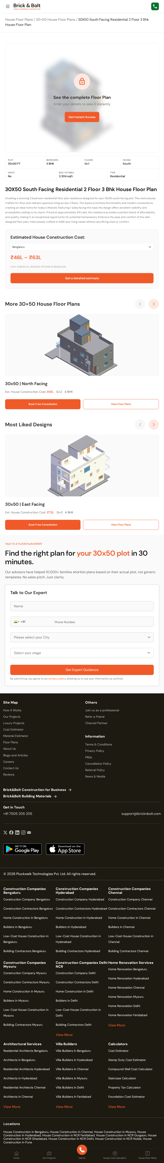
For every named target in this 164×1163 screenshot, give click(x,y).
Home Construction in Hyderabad (79, 918)
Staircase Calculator (122, 1078)
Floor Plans (10, 742)
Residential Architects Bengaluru (25, 1051)
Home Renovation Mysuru (126, 997)
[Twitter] (5, 833)
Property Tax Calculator (124, 1087)
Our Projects (11, 717)
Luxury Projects (13, 723)
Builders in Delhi (67, 1000)
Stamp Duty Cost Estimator (127, 1060)
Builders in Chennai (121, 927)
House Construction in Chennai (71, 1132)
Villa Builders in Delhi (70, 1087)
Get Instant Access (82, 117)
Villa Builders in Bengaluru (73, 1051)
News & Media (95, 776)
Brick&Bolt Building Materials (27, 796)
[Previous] (140, 304)
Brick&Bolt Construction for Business (34, 790)
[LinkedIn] (17, 833)
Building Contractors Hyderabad (78, 951)
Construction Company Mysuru (25, 973)
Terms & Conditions (98, 744)
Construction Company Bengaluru (26, 899)
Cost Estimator (13, 729)
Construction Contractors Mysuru (26, 982)
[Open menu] (7, 6)
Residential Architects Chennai (24, 1087)
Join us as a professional (102, 710)
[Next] (154, 304)
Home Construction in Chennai (129, 918)
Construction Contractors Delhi (77, 982)
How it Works (12, 710)
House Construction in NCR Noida (118, 1139)
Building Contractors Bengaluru (24, 951)
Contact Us (11, 768)
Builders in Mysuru (16, 1000)
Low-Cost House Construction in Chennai (130, 939)
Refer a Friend (94, 717)
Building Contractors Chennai (128, 951)
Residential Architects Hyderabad (26, 1069)
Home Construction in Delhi (74, 991)
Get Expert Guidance (82, 670)
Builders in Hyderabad (71, 927)
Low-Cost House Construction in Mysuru (25, 1012)
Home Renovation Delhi (124, 1006)
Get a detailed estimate (82, 278)
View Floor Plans (121, 404)
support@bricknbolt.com (141, 813)
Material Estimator (15, 736)
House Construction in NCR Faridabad (68, 1135)
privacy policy (57, 678)
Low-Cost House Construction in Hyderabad (78, 939)
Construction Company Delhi (75, 973)
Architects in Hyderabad (20, 1078)
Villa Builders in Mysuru (71, 1078)
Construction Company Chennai (130, 899)
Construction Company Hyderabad (80, 899)
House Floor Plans (19, 19)
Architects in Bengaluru (19, 1060)
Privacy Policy (94, 751)
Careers (8, 762)
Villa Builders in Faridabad (73, 1097)
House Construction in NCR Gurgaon (121, 1135)
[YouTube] (29, 833)
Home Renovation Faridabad (127, 1015)
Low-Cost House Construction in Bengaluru (25, 939)
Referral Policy (95, 770)
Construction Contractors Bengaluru (28, 908)
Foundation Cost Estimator (126, 1097)
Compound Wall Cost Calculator (130, 1069)
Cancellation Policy (98, 764)
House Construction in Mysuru (115, 1132)
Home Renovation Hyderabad (128, 978)
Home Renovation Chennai (126, 987)
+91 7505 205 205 (17, 813)
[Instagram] (23, 833)
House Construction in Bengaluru (25, 1132)
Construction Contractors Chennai (131, 908)
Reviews (8, 774)
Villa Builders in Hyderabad (74, 1060)
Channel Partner (96, 723)
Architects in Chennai (18, 1097)
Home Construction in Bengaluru (25, 918)
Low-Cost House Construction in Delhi (78, 1012)
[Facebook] (11, 833)
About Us (9, 749)
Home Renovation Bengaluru (127, 969)
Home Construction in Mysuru (23, 991)
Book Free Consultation (43, 404)
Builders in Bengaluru (17, 927)
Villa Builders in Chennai (72, 1069)
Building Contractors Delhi (73, 1025)
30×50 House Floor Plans (55, 19)
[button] (16, 622)
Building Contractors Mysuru (22, 1025)
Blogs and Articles (15, 755)
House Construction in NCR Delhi (71, 1139)
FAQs (88, 757)
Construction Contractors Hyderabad (81, 908)
